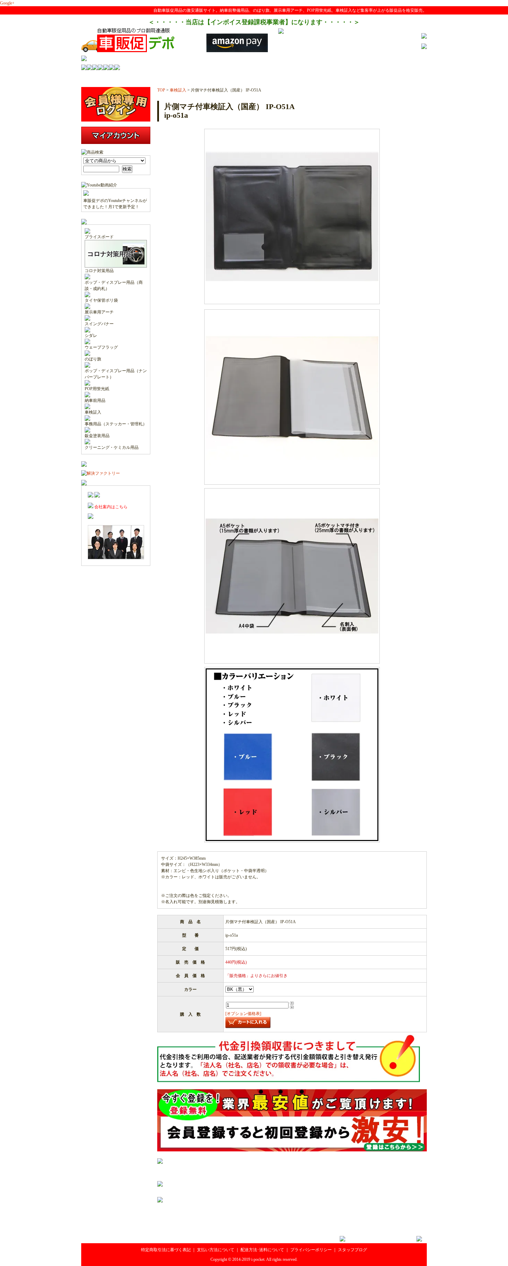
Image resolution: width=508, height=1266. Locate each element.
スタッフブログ (352, 1249)
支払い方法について (215, 1249)
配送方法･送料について (262, 1249)
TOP (161, 90)
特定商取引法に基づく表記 (166, 1249)
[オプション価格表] (243, 1013)
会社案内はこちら (110, 506)
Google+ (7, 3)
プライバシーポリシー (311, 1249)
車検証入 (178, 90)
